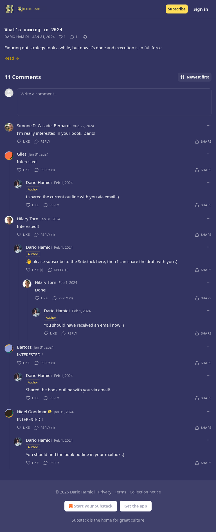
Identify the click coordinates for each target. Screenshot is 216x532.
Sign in (201, 9)
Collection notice (145, 492)
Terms (120, 492)
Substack (80, 520)
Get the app (135, 506)
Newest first (198, 77)
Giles (21, 154)
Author (33, 189)
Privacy (104, 492)
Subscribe (177, 9)
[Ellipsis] (208, 125)
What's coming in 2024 (33, 29)
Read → (11, 58)
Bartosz (24, 347)
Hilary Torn (27, 218)
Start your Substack (93, 506)
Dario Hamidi (16, 37)
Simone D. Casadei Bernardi (44, 125)
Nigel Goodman (32, 411)
